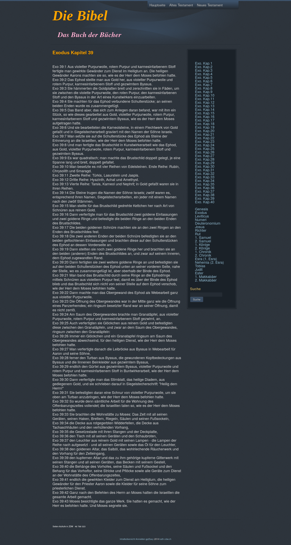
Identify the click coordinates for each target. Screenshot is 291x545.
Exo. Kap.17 (204, 119)
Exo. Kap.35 (204, 183)
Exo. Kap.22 (204, 137)
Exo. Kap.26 (204, 151)
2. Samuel (203, 240)
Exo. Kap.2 (203, 66)
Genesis (201, 208)
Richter (200, 230)
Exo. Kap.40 (204, 201)
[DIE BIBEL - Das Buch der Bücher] (53, 24)
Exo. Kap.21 (204, 134)
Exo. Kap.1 (203, 63)
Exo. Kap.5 (203, 77)
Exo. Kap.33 (204, 176)
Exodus (201, 212)
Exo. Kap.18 (204, 123)
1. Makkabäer (206, 276)
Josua (199, 226)
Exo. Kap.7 (203, 84)
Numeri (200, 219)
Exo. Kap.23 (204, 141)
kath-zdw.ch (165, 538)
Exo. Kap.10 (204, 95)
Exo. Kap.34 (204, 180)
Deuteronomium (207, 223)
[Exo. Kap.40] (190, 58)
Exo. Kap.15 (204, 112)
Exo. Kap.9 (203, 91)
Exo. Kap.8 (203, 87)
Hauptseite (157, 4)
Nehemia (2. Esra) (209, 262)
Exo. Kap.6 (203, 80)
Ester (199, 272)
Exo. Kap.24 (204, 144)
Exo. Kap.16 (204, 116)
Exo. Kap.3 (203, 70)
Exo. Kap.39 (204, 198)
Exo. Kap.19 (204, 127)
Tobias (200, 265)
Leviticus (202, 215)
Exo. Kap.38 (204, 194)
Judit (199, 269)
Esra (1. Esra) (206, 258)
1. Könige (202, 244)
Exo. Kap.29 (204, 162)
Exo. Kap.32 (204, 173)
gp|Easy (150, 538)
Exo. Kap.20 (204, 130)
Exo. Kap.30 (204, 166)
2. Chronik (203, 255)
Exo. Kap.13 (204, 105)
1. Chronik (203, 251)
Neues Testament (210, 4)
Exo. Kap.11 (204, 98)
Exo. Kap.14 (204, 109)
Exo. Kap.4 (203, 73)
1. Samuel (203, 237)
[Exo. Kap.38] (190, 54)
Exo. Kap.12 (204, 102)
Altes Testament (181, 4)
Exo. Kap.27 (204, 155)
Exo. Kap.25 (204, 148)
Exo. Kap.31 (204, 169)
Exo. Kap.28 (204, 159)
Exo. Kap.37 (204, 191)
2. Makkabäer (206, 279)
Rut (198, 233)
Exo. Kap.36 (204, 187)
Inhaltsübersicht (127, 538)
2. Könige (202, 247)
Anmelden (140, 538)
